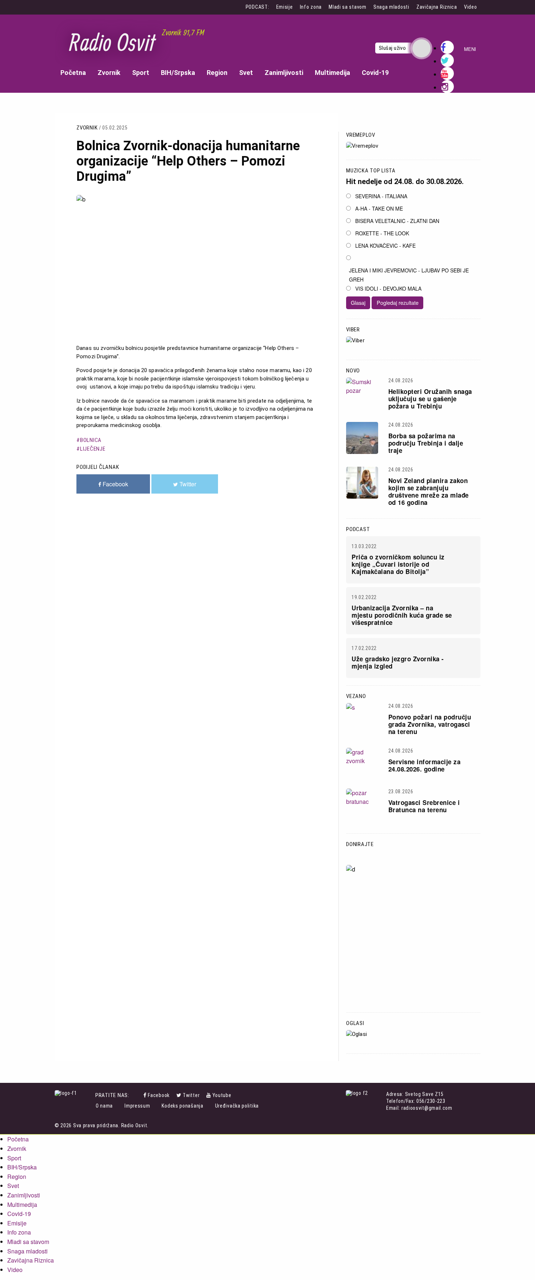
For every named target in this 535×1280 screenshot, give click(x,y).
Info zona (311, 7)
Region (217, 72)
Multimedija (332, 72)
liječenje (93, 449)
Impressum (137, 1106)
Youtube (222, 1095)
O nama (104, 1106)
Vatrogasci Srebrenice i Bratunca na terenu (424, 806)
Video (470, 7)
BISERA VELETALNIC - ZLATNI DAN (397, 220)
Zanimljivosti (284, 72)
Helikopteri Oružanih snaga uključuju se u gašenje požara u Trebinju (430, 398)
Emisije (284, 7)
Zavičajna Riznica (436, 7)
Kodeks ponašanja (182, 1106)
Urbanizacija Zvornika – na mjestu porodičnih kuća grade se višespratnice (402, 615)
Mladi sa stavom (347, 7)
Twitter (191, 1095)
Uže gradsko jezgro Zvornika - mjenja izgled (398, 662)
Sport (140, 72)
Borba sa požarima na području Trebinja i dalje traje (425, 443)
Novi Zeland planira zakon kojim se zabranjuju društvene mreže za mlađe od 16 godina (428, 491)
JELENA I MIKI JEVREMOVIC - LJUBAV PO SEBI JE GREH (409, 275)
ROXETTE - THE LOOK (382, 233)
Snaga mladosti (391, 7)
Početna (73, 72)
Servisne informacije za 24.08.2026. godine (424, 765)
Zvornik (109, 72)
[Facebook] (145, 1095)
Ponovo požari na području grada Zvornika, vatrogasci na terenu (429, 724)
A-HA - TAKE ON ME (379, 208)
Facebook (159, 1095)
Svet (246, 72)
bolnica (91, 440)
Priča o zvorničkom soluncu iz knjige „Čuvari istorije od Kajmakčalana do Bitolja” (398, 564)
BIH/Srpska (178, 72)
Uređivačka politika (237, 1106)
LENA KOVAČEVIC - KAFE (385, 245)
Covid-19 (375, 72)
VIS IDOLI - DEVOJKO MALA (388, 288)
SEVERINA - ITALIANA (381, 196)
